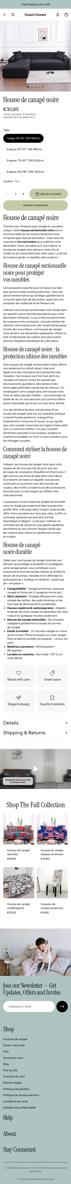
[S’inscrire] (62, 1006)
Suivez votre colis (14, 1045)
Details (10, 723)
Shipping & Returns (24, 733)
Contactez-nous (13, 1057)
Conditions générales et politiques (35, 1178)
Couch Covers (21, 1167)
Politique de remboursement (21, 1095)
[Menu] (4, 14)
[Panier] (66, 14)
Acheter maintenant (35, 205)
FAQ (5, 1051)
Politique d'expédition (16, 1089)
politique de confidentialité (19, 1107)
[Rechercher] (13, 14)
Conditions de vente (15, 1101)
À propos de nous (14, 1076)
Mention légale (12, 1082)
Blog (6, 1064)
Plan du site (10, 1070)
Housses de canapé (15, 1039)
